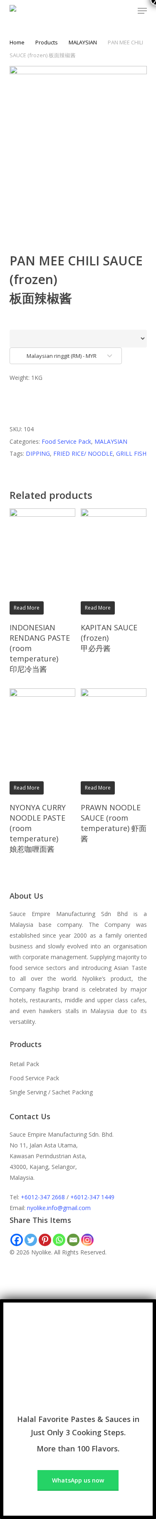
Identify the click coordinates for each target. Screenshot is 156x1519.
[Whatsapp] (59, 1240)
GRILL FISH (131, 453)
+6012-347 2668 (43, 1197)
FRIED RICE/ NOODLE (83, 453)
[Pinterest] (45, 1240)
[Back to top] (78, 1293)
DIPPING (38, 453)
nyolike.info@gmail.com (59, 1208)
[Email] (73, 1240)
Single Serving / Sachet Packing (51, 1092)
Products (46, 42)
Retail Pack (24, 1064)
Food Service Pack (66, 441)
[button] (142, 11)
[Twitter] (31, 1240)
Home (17, 42)
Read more (27, 607)
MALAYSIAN (83, 42)
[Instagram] (87, 1240)
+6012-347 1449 (92, 1197)
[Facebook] (16, 1240)
